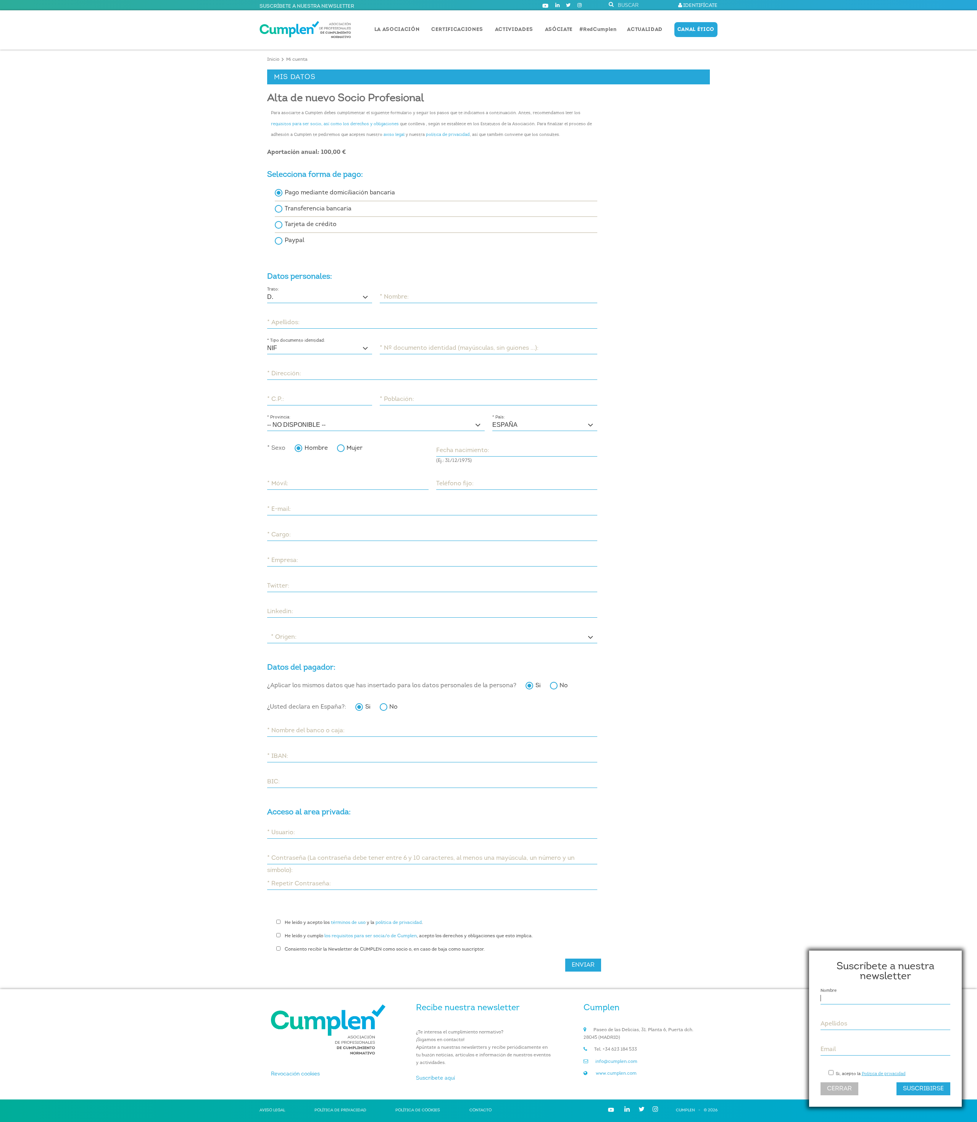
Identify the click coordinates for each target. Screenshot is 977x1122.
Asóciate (559, 29)
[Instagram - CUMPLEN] (579, 5)
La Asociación (397, 29)
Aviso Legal (272, 1110)
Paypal (294, 240)
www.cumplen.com (616, 1073)
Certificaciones (457, 29)
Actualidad (645, 29)
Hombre (316, 448)
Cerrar (839, 1089)
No (563, 686)
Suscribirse (923, 1089)
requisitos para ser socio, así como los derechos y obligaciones (335, 124)
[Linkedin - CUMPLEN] (557, 5)
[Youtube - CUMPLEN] (545, 5)
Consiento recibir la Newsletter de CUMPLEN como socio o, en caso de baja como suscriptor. (385, 949)
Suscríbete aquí (435, 1078)
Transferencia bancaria (318, 209)
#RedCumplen (597, 29)
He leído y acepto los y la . (354, 922)
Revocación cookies (295, 1074)
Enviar (583, 965)
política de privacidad (448, 135)
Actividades (514, 29)
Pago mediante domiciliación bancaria (340, 193)
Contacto (480, 1110)
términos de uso (348, 922)
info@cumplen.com (616, 1061)
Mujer (355, 448)
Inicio (273, 59)
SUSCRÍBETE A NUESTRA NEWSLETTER (307, 6)
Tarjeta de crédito (311, 224)
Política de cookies (417, 1110)
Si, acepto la (870, 1074)
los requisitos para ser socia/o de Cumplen (370, 936)
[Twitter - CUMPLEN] (568, 5)
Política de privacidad (884, 1074)
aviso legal (394, 135)
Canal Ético (695, 29)
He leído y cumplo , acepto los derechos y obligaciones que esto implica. (409, 936)
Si (538, 686)
